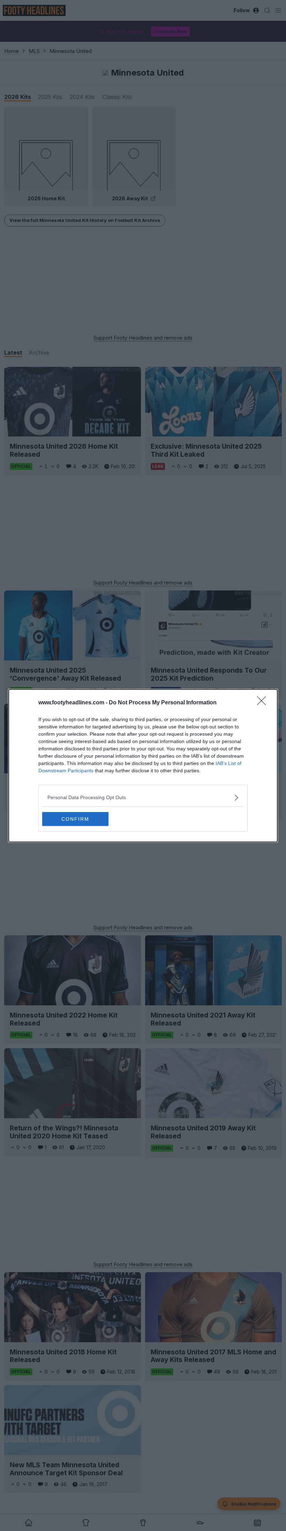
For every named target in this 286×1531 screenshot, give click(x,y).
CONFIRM (75, 819)
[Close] (263, 703)
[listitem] (143, 797)
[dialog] (143, 765)
